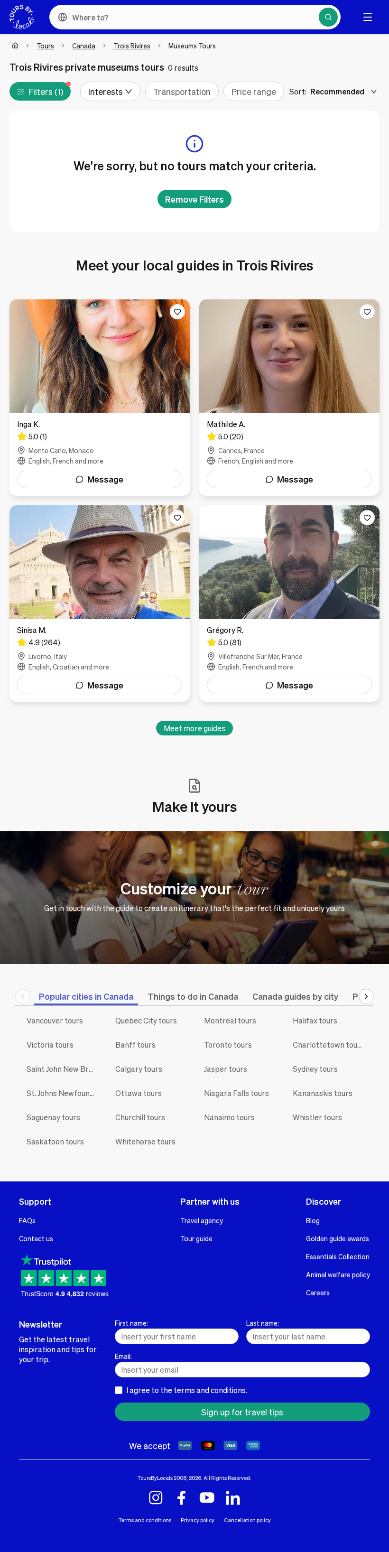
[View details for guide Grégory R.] (289, 603)
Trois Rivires (131, 45)
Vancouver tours (55, 1020)
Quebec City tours (146, 1020)
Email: (123, 1356)
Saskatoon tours (55, 1141)
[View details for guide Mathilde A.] (289, 397)
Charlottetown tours (328, 1045)
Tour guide (196, 1238)
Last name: (262, 1323)
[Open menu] (368, 17)
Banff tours (135, 1045)
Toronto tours (228, 1045)
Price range (254, 91)
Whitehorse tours (145, 1141)
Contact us (36, 1238)
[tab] (86, 996)
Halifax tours (315, 1020)
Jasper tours (225, 1069)
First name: (131, 1323)
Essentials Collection (338, 1256)
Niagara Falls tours (236, 1093)
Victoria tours (50, 1045)
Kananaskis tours (322, 1093)
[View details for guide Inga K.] (99, 397)
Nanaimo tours (229, 1117)
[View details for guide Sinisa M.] (99, 603)
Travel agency (201, 1220)
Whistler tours (317, 1117)
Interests (105, 91)
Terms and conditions (145, 1520)
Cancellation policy (247, 1520)
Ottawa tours (138, 1093)
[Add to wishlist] (177, 311)
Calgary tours (138, 1069)
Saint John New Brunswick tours (64, 1069)
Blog (313, 1220)
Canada (83, 45)
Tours (45, 45)
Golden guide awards (337, 1238)
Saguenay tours (53, 1117)
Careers (318, 1292)
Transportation (182, 91)
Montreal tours (230, 1020)
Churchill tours (140, 1117)
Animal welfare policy (338, 1274)
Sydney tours (315, 1069)
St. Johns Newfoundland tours (64, 1093)
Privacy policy (197, 1520)
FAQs (27, 1220)
